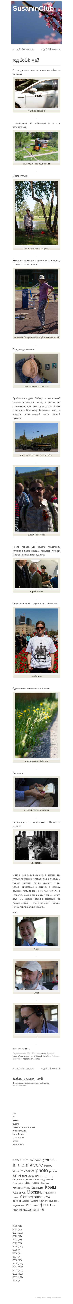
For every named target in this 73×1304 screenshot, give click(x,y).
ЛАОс (22, 1192)
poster (53, 1171)
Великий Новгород (35, 1179)
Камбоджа (18, 1188)
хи (53, 1205)
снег (35, 1205)
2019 (15, 1250)
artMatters (20, 1160)
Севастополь (32, 1197)
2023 (15, 1236)
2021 (15, 1243)
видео (16, 1205)
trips (43, 1176)
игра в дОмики (19, 1131)
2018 (15, 1253)
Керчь (27, 1188)
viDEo (15, 1120)
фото (45, 1204)
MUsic (16, 1171)
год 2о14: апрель (23, 49)
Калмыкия (45, 1183)
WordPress (56, 1297)
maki (44, 1053)
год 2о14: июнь (50, 49)
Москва (34, 1192)
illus (54, 1160)
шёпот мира (18, 1144)
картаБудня (18, 1134)
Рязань (16, 1198)
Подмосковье (49, 1193)
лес (22, 1206)
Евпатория (18, 1183)
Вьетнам (49, 1180)
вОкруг (16, 1124)
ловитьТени (18, 1056)
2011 (15, 1277)
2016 (15, 1260)
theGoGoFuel (30, 1176)
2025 (15, 1229)
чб (42, 1209)
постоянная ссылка (31, 1059)
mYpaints (27, 1171)
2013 (15, 1270)
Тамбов (17, 1200)
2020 (15, 1246)
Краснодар (37, 1187)
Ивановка (32, 1182)
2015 (15, 1263)
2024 (15, 1233)
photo (48, 1056)
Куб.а (15, 1193)
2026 (15, 1226)
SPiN (17, 1176)
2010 (15, 1281)
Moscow (48, 1166)
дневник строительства (24, 1127)
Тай (48, 1197)
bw (31, 1160)
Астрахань (18, 1179)
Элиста (34, 1201)
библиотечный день (49, 1201)
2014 (15, 1267)
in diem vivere (39, 1056)
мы (28, 1205)
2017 (15, 1257)
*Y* (14, 1114)
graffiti (47, 1160)
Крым (50, 1187)
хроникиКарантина (26, 1209)
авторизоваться (19, 1085)
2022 (15, 1240)
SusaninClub (33, 8)
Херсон (26, 1201)
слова (26, 1056)
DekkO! (38, 1160)
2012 (15, 1274)
